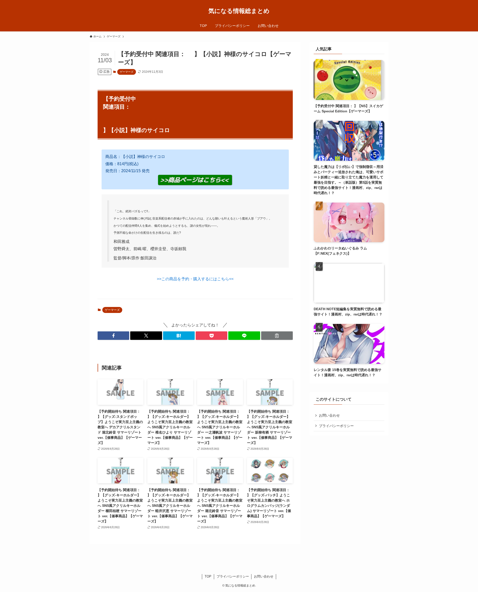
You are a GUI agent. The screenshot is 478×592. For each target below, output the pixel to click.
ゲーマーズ (126, 71)
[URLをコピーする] (277, 335)
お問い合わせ (329, 415)
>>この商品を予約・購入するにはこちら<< (195, 279)
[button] (113, 335)
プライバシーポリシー (336, 426)
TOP (208, 576)
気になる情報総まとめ (239, 11)
